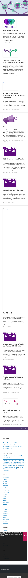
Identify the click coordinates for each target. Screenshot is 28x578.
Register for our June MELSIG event (13, 190)
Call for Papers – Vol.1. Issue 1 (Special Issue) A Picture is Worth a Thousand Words (14, 469)
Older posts (5, 428)
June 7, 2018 (5, 75)
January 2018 (5, 485)
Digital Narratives (20, 460)
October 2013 (5, 517)
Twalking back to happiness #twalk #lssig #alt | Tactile (13, 455)
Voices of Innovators (9, 127)
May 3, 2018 (5, 359)
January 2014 (5, 515)
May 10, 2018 (5, 326)
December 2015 (6, 488)
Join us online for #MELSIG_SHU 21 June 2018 (12, 446)
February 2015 (5, 496)
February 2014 (5, 513)
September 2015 (6, 492)
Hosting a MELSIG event (10, 30)
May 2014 (5, 507)
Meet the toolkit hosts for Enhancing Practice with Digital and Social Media (14, 95)
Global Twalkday (8, 313)
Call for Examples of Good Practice (13, 159)
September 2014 (6, 502)
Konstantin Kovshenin (5, 569)
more (4, 533)
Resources (14, 75)
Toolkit (17, 75)
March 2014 (5, 511)
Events (10, 42)
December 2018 (6, 477)
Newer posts (24, 428)
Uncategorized (17, 109)
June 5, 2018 (5, 140)
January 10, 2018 (6, 424)
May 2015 (5, 494)
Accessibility (11, 577)
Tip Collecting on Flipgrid (7, 448)
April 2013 (5, 521)
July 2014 (5, 504)
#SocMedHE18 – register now (8, 440)
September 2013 (6, 519)
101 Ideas (5, 530)
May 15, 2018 (5, 202)
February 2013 (5, 523)
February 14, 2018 (6, 392)
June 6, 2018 (5, 109)
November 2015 (6, 490)
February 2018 (5, 483)
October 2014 (5, 500)
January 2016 (5, 487)
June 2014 (5, 506)
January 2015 (5, 498)
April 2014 (5, 509)
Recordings (14, 140)
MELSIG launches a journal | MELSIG (10, 467)
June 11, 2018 (5, 42)
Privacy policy (17, 577)
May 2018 (5, 481)
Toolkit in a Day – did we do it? (9, 444)
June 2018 (5, 479)
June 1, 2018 (5, 172)
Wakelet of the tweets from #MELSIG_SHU (11, 442)
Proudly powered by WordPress (7, 568)
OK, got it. (25, 536)
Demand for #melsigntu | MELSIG (9, 465)
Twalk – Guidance (6, 457)
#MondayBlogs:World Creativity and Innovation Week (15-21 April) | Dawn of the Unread (13, 459)
